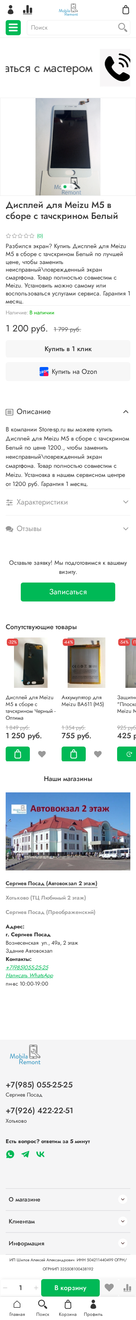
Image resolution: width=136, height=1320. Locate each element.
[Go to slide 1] (64, 186)
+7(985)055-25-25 (27, 967)
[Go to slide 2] (71, 186)
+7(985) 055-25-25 (39, 1084)
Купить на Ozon (74, 371)
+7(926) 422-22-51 (39, 1110)
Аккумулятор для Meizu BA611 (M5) (83, 700)
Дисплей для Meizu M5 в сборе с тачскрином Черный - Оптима (31, 707)
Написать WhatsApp (29, 975)
